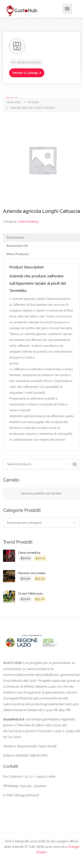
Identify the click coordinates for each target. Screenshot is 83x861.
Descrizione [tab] (16, 237)
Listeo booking (28, 221)
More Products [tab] (18, 254)
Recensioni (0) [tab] (17, 246)
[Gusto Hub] (21, 10)
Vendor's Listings (25, 73)
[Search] (75, 464)
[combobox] (41, 523)
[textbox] (41, 523)
